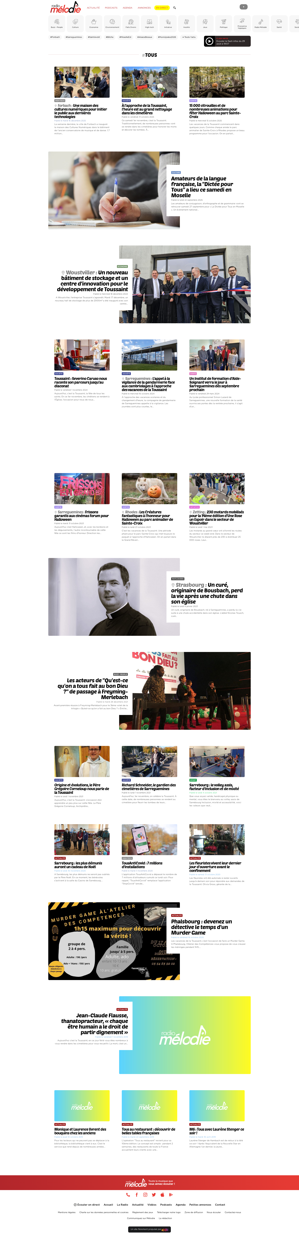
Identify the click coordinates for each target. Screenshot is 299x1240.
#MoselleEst (125, 37)
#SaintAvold (94, 37)
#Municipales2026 (167, 37)
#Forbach (55, 37)
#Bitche (110, 37)
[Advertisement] (149, 440)
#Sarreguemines (74, 37)
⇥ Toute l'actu (189, 37)
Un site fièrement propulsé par (146, 1229)
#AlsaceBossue (144, 37)
